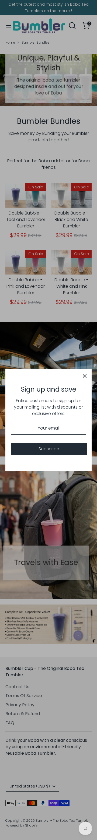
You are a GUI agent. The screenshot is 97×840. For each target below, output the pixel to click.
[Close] (85, 376)
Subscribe (49, 449)
